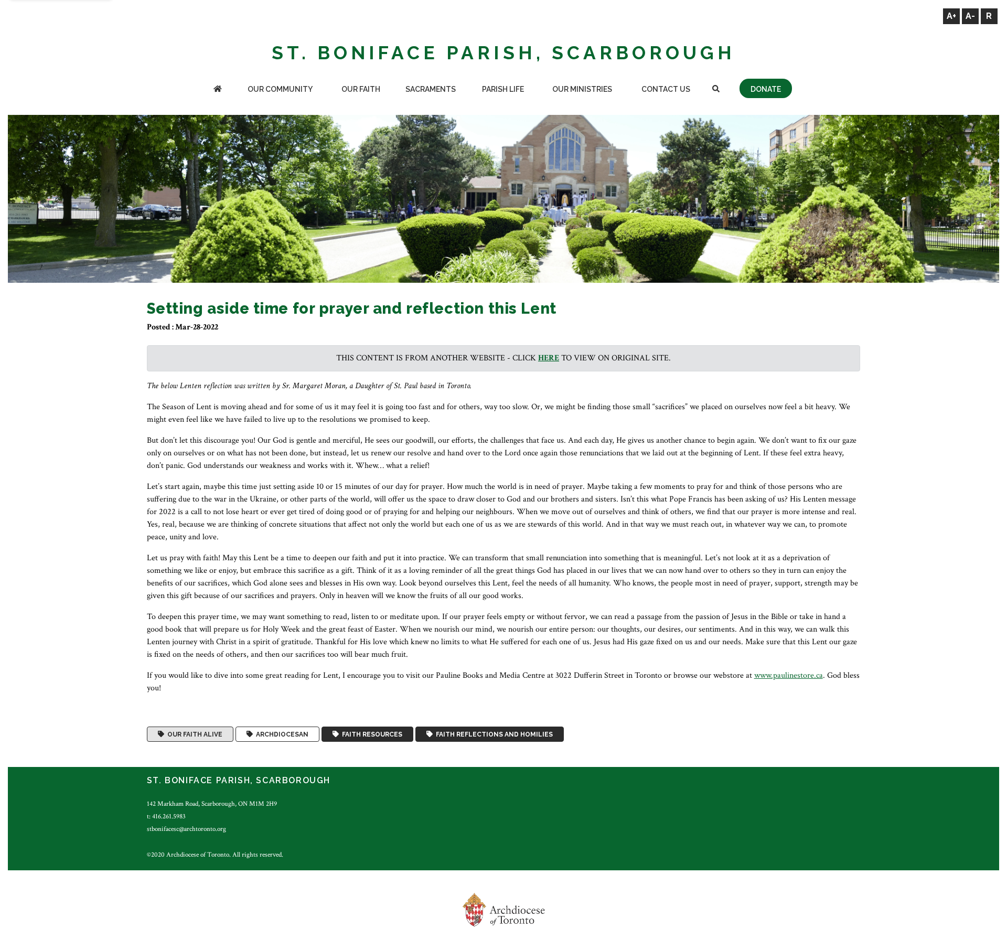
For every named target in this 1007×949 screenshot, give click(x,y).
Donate (766, 89)
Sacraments (430, 89)
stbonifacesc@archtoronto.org (186, 829)
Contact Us (665, 89)
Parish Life (503, 89)
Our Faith (360, 89)
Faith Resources (370, 734)
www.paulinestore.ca (788, 675)
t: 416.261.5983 (166, 816)
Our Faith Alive (193, 734)
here (548, 358)
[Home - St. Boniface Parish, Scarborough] (218, 90)
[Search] (716, 90)
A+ (951, 16)
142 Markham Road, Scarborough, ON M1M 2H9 (212, 803)
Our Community (280, 89)
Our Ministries (582, 89)
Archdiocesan (280, 734)
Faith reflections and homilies (493, 734)
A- (970, 16)
